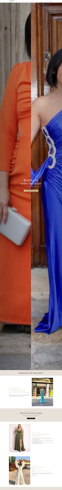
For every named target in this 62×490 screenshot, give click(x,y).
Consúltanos (50, 1)
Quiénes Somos (37, 1)
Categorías (21, 1)
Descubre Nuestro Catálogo (31, 190)
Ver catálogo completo (30, 418)
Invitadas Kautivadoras (31, 1)
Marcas (26, 1)
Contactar (31, 192)
